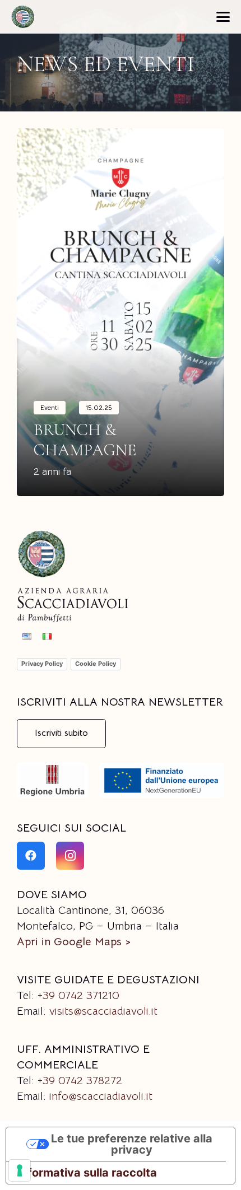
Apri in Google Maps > (74, 942)
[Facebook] (31, 856)
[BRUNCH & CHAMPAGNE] (120, 312)
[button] (223, 17)
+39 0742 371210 (78, 995)
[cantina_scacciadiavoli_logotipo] (22, 17)
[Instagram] (70, 856)
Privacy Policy (42, 664)
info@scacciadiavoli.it (100, 1096)
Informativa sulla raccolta (87, 1172)
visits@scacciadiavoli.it (103, 1011)
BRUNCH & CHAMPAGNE (85, 439)
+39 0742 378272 (80, 1081)
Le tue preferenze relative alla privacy (131, 1144)
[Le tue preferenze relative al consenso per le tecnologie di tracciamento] (19, 1170)
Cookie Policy (95, 664)
